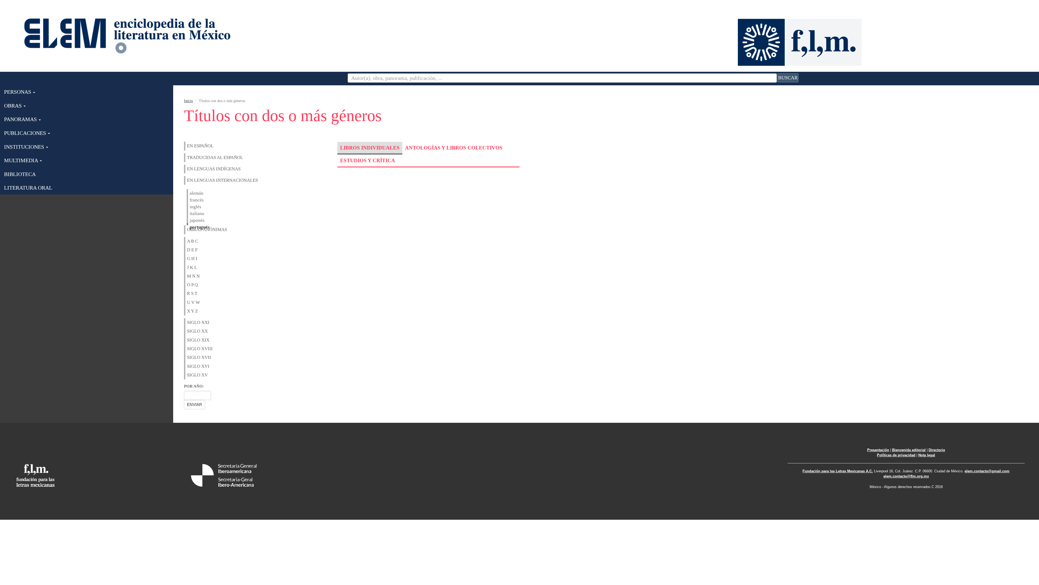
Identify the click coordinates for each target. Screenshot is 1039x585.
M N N (193, 276)
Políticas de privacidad (896, 455)
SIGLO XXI (198, 322)
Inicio (188, 101)
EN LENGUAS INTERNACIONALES (222, 180)
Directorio (937, 450)
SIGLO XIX (198, 340)
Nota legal (926, 455)
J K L (192, 267)
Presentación (878, 450)
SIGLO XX (197, 331)
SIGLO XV (197, 375)
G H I (192, 258)
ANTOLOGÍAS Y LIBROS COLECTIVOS (453, 148)
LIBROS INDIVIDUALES (370, 148)
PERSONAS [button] (18, 92)
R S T (192, 293)
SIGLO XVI (198, 366)
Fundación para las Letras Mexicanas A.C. (838, 471)
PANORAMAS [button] (21, 119)
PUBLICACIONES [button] (25, 133)
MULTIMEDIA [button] (21, 160)
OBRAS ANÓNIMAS (207, 229)
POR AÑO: (194, 386)
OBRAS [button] (13, 106)
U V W (193, 302)
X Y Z (192, 311)
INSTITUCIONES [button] (24, 147)
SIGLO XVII (199, 357)
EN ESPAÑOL (200, 145)
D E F (192, 249)
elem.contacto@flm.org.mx (906, 476)
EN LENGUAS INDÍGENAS (214, 168)
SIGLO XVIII (200, 348)
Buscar (788, 77)
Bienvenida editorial (909, 450)
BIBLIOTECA (20, 174)
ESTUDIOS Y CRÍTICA (367, 160)
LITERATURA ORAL (28, 188)
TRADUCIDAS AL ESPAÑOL (215, 157)
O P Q (192, 284)
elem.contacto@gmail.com (987, 471)
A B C (192, 241)
